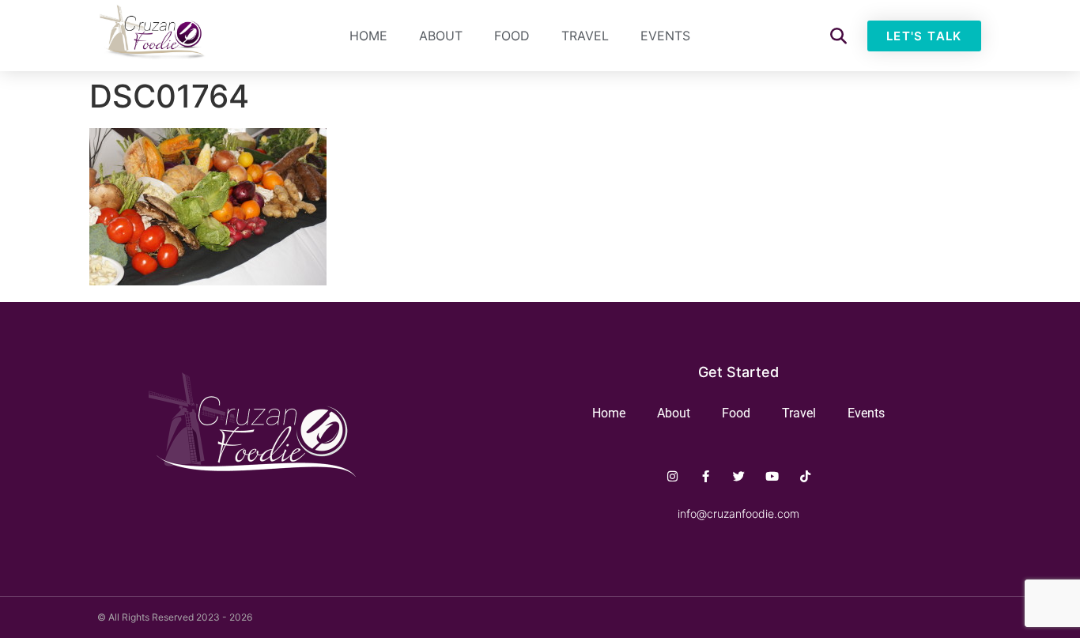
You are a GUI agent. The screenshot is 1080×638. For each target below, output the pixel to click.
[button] (838, 36)
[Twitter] (739, 476)
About (441, 35)
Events (665, 35)
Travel (585, 35)
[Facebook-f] (706, 476)
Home (368, 35)
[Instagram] (672, 476)
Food (512, 35)
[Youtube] (772, 476)
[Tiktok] (805, 476)
